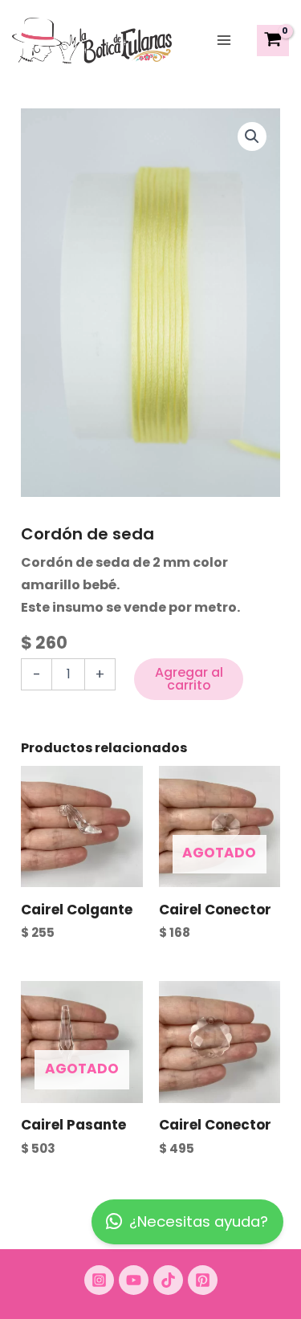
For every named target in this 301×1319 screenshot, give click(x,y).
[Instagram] (99, 1280)
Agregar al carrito (189, 678)
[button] (252, 136)
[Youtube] (133, 1280)
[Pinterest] (203, 1280)
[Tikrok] (168, 1280)
